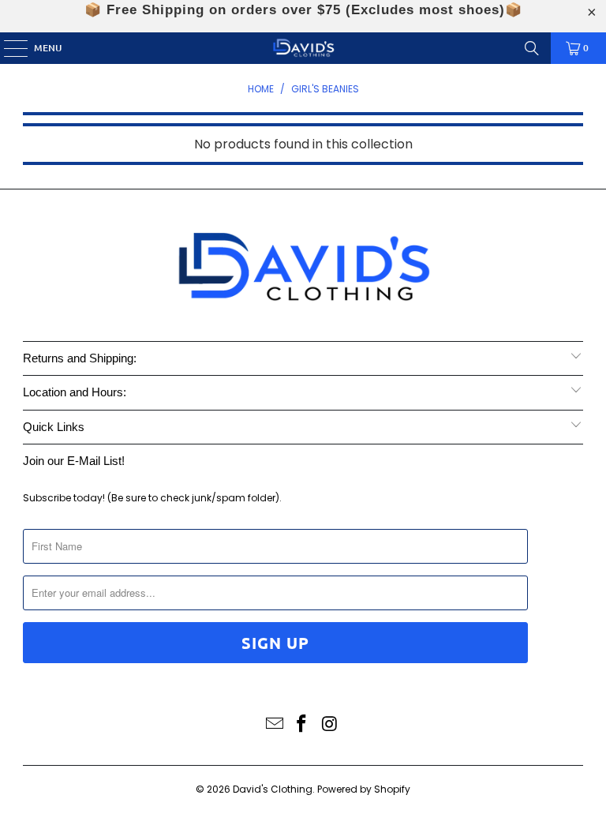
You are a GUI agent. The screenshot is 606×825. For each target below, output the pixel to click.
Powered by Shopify (363, 789)
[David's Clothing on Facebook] (302, 725)
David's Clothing (272, 789)
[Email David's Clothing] (274, 725)
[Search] (532, 48)
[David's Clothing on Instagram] (330, 725)
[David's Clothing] (303, 48)
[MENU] (8, 48)
